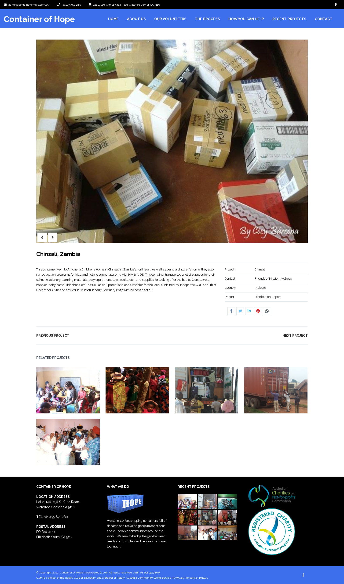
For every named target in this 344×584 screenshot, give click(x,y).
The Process (207, 19)
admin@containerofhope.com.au (28, 4)
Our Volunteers (170, 19)
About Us (136, 19)
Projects (260, 287)
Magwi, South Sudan (197, 387)
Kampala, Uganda (266, 387)
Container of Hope (39, 19)
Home (113, 19)
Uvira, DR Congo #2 (128, 387)
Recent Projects (289, 19)
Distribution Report (268, 297)
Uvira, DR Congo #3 (59, 387)
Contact (324, 19)
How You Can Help (246, 19)
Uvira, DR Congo (59, 439)
